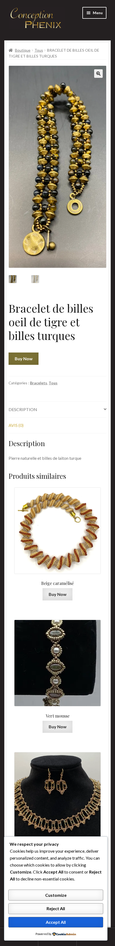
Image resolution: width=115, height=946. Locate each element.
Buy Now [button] (58, 594)
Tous (38, 50)
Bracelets (38, 383)
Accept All (56, 922)
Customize (56, 895)
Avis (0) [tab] (16, 425)
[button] (98, 73)
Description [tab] (23, 409)
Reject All (56, 908)
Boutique (22, 50)
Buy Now (24, 358)
